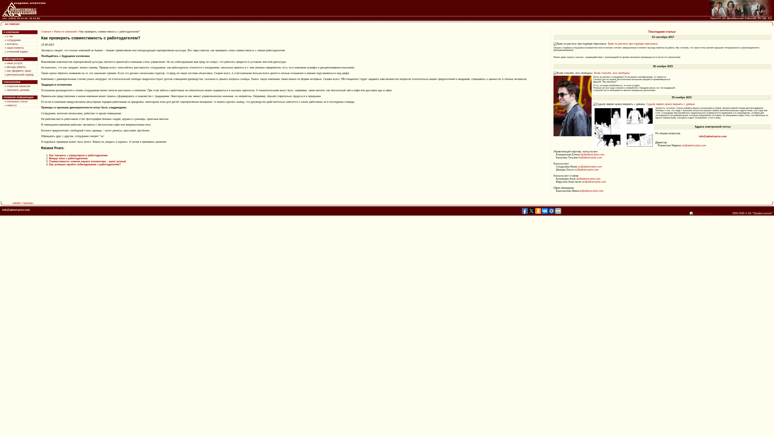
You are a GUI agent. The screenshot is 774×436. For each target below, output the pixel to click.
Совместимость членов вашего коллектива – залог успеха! (87, 161)
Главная (46, 31)
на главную (12, 23)
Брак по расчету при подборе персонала (632, 43)
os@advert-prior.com (586, 169)
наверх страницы (22, 202)
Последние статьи (661, 31)
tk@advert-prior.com (590, 157)
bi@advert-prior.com (591, 190)
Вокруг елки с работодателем (68, 158)
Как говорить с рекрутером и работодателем (78, 155)
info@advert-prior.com (16, 209)
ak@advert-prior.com (588, 178)
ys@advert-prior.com (590, 166)
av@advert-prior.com (594, 181)
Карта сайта (51, 210)
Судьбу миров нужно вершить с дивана (670, 104)
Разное (65, 210)
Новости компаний (65, 31)
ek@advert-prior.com (592, 154)
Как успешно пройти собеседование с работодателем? (85, 164)
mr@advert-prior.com (694, 145)
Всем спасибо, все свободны (612, 72)
